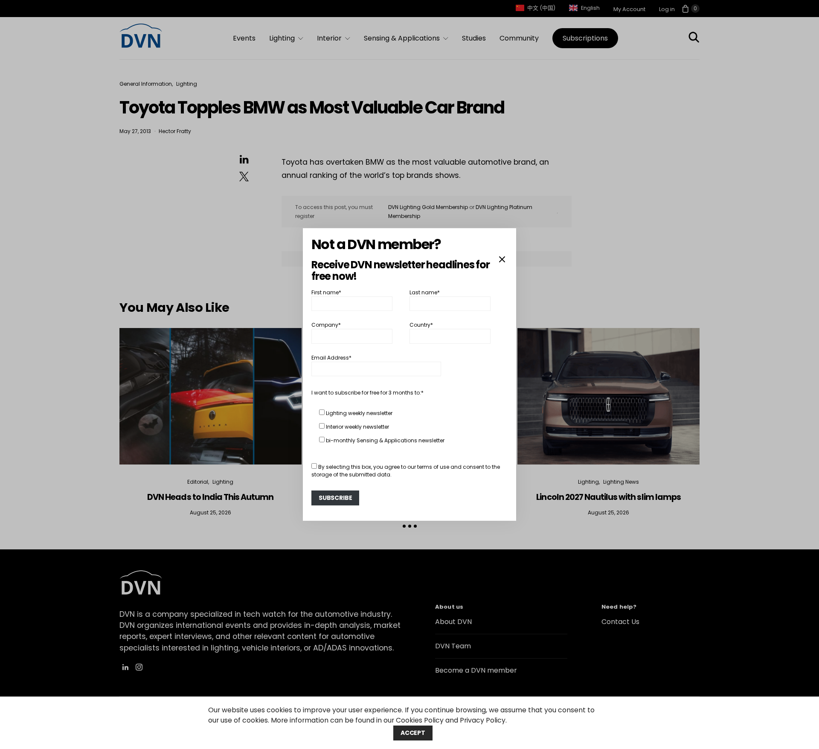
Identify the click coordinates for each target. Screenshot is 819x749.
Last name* (425, 292)
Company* (326, 324)
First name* (326, 292)
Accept (413, 733)
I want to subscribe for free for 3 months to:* (367, 392)
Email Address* (331, 357)
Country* (421, 324)
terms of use (433, 466)
